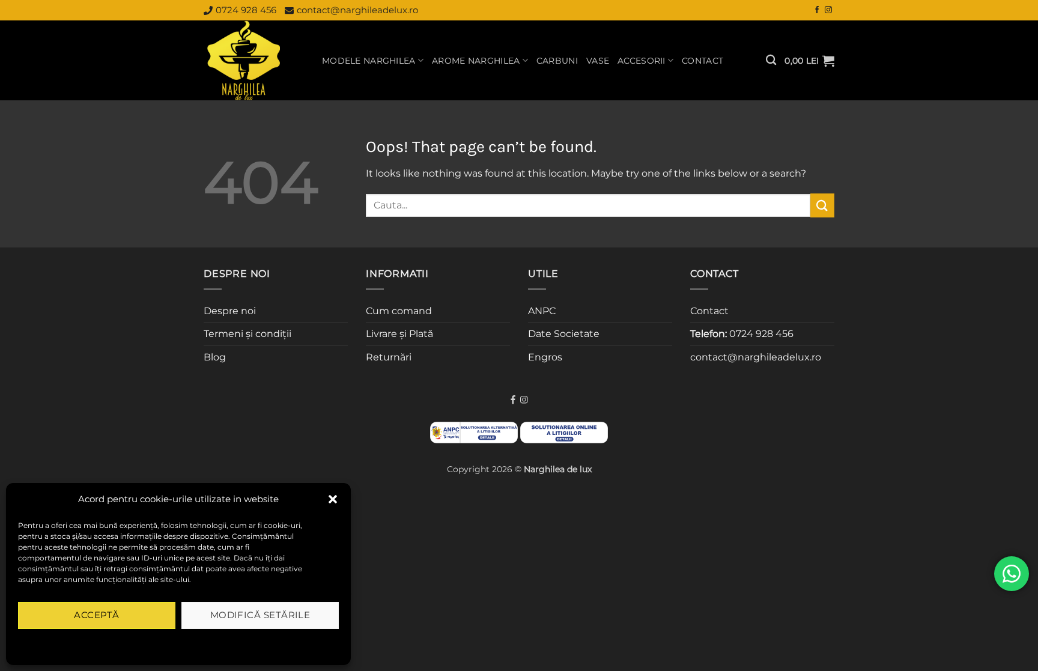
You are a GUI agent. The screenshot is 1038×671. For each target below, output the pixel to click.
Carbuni (557, 60)
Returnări (388, 357)
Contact (702, 60)
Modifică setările (260, 615)
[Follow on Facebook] (817, 10)
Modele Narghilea (369, 60)
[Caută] (771, 60)
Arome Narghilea (476, 60)
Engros (545, 357)
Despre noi (230, 311)
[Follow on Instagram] (828, 10)
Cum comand (399, 311)
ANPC (542, 311)
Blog (215, 357)
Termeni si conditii (139, 643)
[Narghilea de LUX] (254, 60)
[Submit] (822, 205)
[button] (333, 499)
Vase (597, 60)
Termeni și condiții (247, 333)
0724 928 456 (246, 10)
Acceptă (96, 615)
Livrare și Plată (399, 333)
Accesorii (642, 60)
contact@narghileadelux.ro (357, 10)
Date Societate (563, 333)
